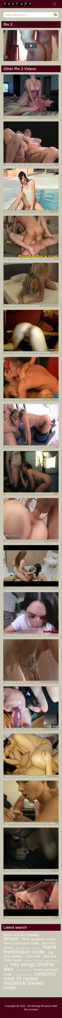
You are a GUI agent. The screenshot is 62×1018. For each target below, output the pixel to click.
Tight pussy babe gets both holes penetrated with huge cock (32, 164)
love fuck (28, 961)
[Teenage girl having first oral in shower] (31, 660)
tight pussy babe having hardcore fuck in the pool (27, 211)
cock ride (33, 956)
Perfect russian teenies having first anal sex (25, 541)
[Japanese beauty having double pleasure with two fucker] (31, 895)
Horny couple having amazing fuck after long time (27, 352)
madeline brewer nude (23, 985)
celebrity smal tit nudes (29, 976)
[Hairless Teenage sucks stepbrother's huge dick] (31, 612)
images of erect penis (23, 975)
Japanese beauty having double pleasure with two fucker (31, 917)
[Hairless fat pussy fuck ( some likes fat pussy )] (31, 754)
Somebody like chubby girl (17, 117)
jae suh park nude (24, 970)
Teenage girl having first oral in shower (22, 682)
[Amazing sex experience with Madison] (31, 283)
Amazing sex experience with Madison (22, 305)
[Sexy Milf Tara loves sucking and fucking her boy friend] (31, 801)
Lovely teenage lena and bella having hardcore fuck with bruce (33, 588)
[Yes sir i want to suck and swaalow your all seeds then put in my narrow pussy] (31, 424)
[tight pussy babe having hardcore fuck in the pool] (31, 189)
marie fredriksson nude (29, 949)
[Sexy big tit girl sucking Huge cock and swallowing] (31, 848)
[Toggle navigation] (54, 4)
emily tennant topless (21, 935)
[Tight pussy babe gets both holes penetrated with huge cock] (31, 142)
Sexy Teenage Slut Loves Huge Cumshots (24, 729)
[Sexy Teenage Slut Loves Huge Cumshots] (31, 707)
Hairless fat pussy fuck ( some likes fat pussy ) (26, 776)
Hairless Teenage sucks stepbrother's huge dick (26, 635)
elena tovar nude (23, 948)
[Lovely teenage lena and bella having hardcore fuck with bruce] (31, 565)
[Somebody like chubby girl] (31, 95)
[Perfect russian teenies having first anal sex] (31, 518)
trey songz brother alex (29, 966)
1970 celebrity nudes (38, 939)
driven (11, 938)
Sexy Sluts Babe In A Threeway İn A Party (24, 399)
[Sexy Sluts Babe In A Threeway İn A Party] (31, 377)
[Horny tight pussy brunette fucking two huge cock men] (31, 236)
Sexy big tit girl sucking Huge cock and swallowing (27, 870)
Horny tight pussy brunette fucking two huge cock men (29, 258)
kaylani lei (36, 948)
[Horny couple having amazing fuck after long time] (31, 330)
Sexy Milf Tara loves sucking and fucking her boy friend (30, 823)
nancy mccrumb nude (21, 943)
